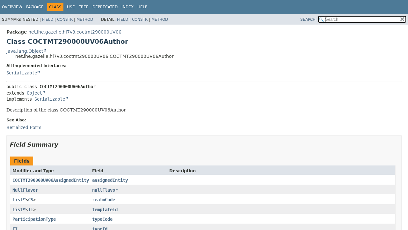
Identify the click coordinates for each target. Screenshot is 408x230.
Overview (12, 7)
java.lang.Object (24, 51)
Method (84, 19)
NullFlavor (25, 190)
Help (142, 7)
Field (47, 19)
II (30, 209)
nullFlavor (105, 190)
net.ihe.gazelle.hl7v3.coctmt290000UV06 (74, 31)
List (17, 199)
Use (71, 7)
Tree (84, 7)
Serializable (21, 72)
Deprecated (105, 7)
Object (34, 93)
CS (30, 199)
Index (127, 7)
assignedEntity (110, 180)
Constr (65, 19)
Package (35, 7)
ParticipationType (34, 219)
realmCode (103, 199)
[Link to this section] (62, 144)
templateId (105, 209)
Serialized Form (23, 127)
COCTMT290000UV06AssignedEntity (50, 180)
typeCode (102, 219)
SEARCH (308, 19)
